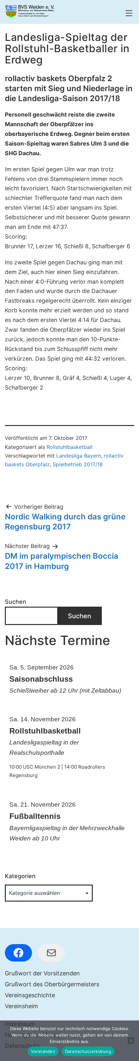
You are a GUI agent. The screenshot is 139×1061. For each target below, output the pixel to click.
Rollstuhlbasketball (69, 447)
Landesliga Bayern (78, 455)
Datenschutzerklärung (88, 1051)
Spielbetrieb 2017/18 (78, 464)
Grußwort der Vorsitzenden (42, 973)
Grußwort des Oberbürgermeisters (52, 984)
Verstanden (43, 1051)
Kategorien (20, 876)
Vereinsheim (21, 1006)
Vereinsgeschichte (30, 995)
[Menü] (128, 13)
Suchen (15, 601)
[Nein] (131, 1040)
